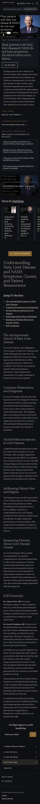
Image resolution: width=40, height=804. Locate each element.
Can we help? (9, 65)
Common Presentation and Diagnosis (22, 307)
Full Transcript (12, 325)
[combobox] (20, 9)
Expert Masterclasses (14, 40)
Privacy (4, 795)
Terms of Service (7, 798)
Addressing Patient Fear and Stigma (21, 316)
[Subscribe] (32, 734)
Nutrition (25, 40)
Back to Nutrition (21, 254)
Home (4, 40)
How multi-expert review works (14, 125)
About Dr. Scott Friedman (12, 115)
